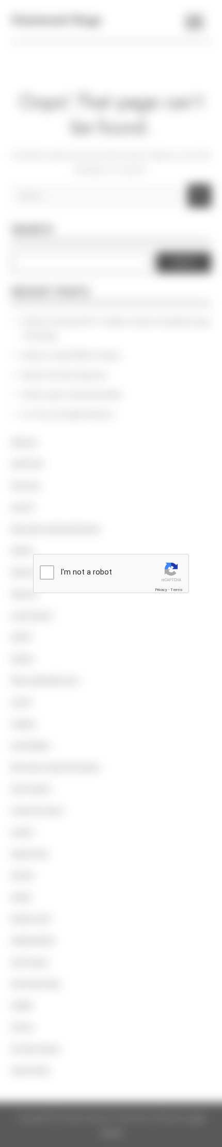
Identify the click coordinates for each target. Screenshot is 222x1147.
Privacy (161, 589)
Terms (176, 589)
